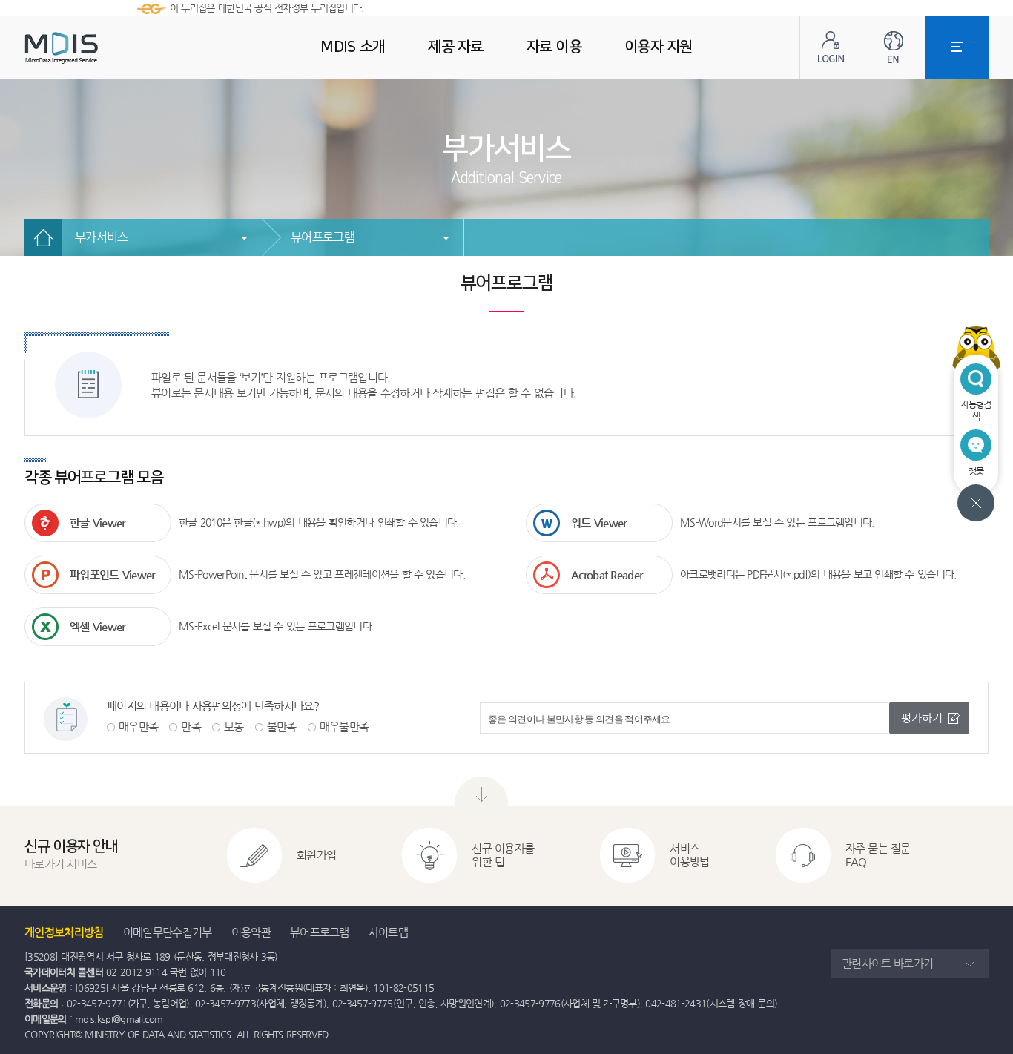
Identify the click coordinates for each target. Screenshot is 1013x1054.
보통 (234, 726)
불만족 (282, 726)
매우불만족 (344, 726)
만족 (191, 726)
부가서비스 (101, 237)
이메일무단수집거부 (167, 932)
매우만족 (138, 726)
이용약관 (251, 932)
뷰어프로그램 (322, 237)
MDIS (98, 48)
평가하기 (922, 717)
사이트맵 (388, 932)
